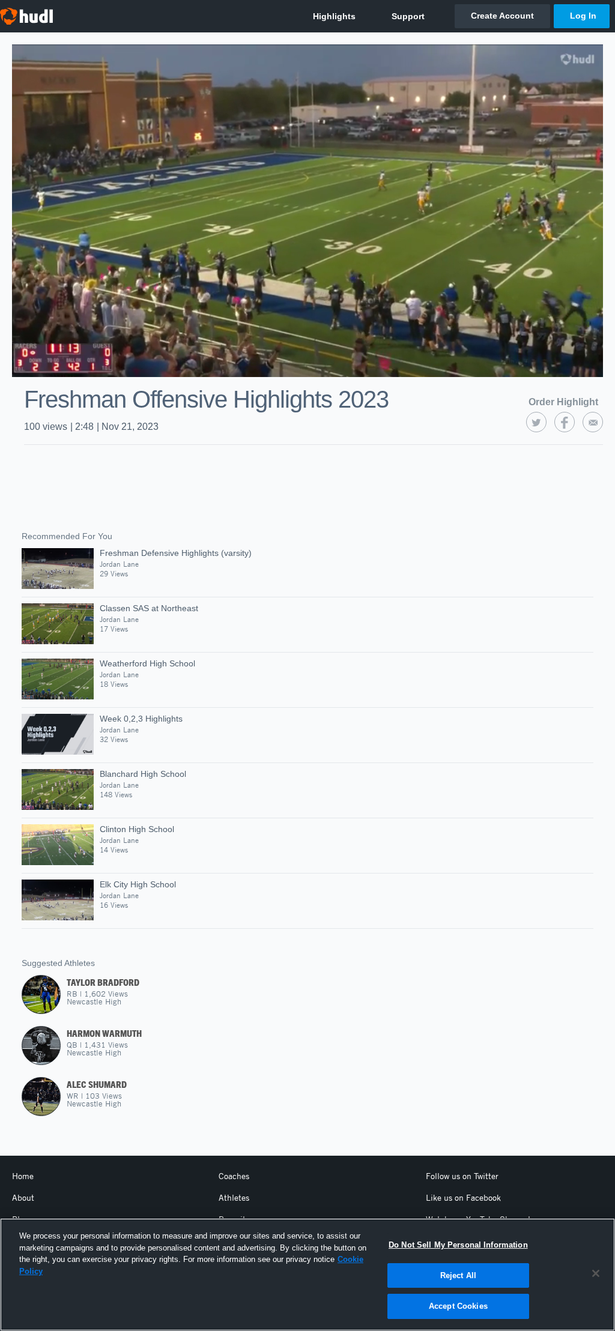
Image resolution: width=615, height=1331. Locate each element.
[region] (307, 1274)
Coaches (234, 1176)
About (23, 1198)
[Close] (596, 1273)
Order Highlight (563, 402)
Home (23, 1176)
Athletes (234, 1198)
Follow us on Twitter (462, 1176)
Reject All (458, 1275)
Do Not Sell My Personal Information (458, 1244)
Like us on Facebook (463, 1198)
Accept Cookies (458, 1306)
